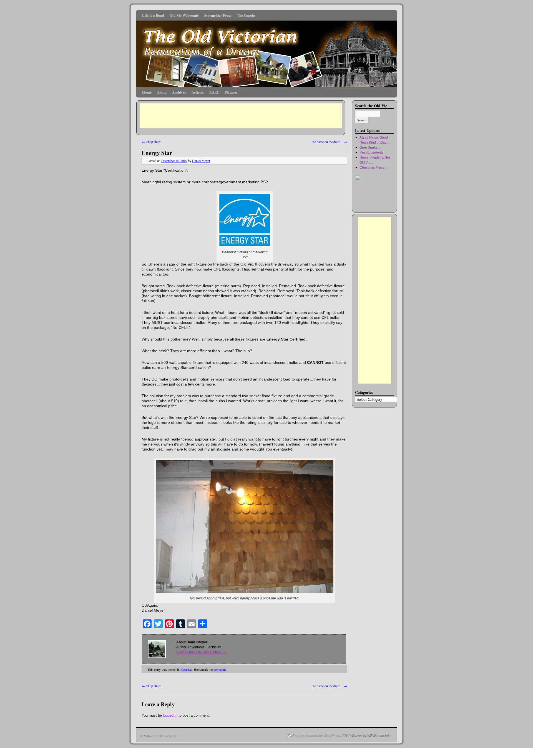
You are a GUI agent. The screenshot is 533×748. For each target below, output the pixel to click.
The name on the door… (329, 141)
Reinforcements (371, 152)
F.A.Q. (214, 92)
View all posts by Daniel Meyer (201, 652)
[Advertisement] (241, 115)
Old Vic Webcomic (184, 15)
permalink (220, 669)
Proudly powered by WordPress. (316, 736)
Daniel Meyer (201, 160)
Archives (179, 92)
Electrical (186, 669)
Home (147, 92)
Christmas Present (373, 167)
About (162, 92)
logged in (170, 715)
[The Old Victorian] (266, 48)
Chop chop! (151, 141)
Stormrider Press (217, 15)
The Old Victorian (165, 736)
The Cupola (246, 15)
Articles (198, 92)
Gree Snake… (370, 147)
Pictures (231, 92)
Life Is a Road (153, 15)
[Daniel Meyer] (371, 205)
